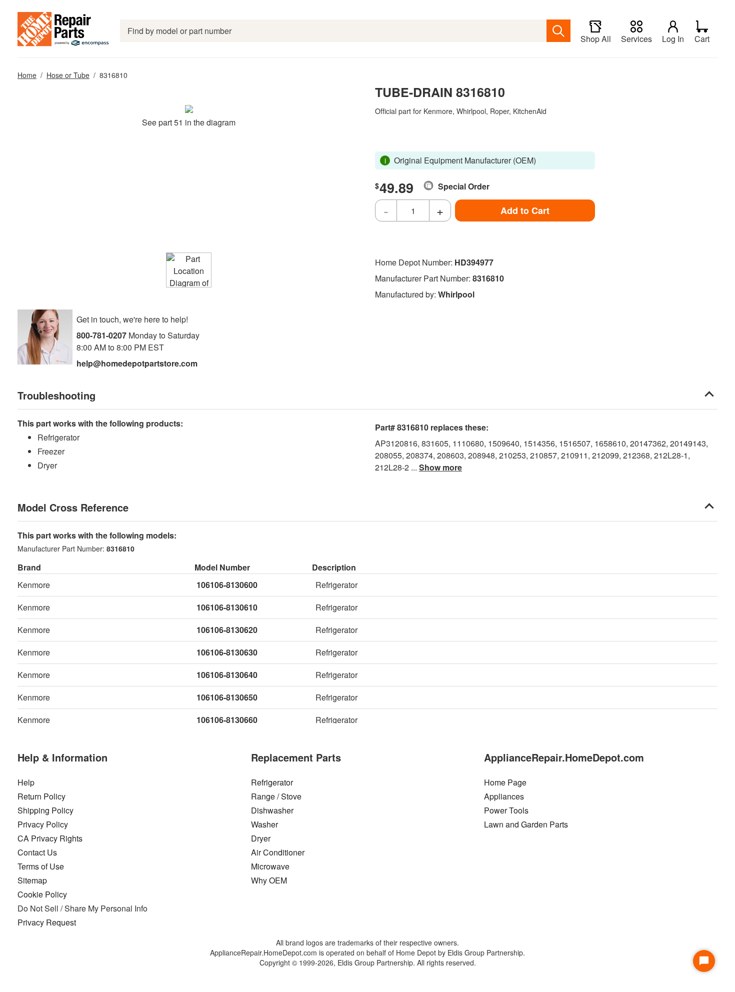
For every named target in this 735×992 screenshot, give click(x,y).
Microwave (270, 866)
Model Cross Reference (73, 507)
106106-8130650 (227, 697)
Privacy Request (47, 922)
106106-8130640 (227, 674)
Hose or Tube (68, 75)
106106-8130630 (227, 652)
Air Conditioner (277, 852)
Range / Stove (276, 796)
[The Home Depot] (64, 31)
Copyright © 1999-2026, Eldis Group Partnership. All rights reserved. (368, 963)
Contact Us (37, 852)
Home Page (505, 782)
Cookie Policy (42, 894)
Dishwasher (272, 810)
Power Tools (506, 810)
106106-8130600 (227, 584)
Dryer (260, 838)
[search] (558, 31)
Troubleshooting (57, 395)
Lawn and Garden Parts (526, 824)
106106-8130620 (227, 630)
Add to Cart (525, 210)
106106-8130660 (227, 720)
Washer (264, 824)
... (436, 467)
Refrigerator (272, 782)
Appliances (504, 796)
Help (26, 782)
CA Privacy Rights (50, 838)
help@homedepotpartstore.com (137, 363)
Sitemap (32, 880)
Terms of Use (41, 866)
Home (27, 75)
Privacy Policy (43, 824)
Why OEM (269, 880)
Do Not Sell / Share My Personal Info (83, 908)
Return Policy (42, 796)
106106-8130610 (227, 607)
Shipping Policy (46, 810)
